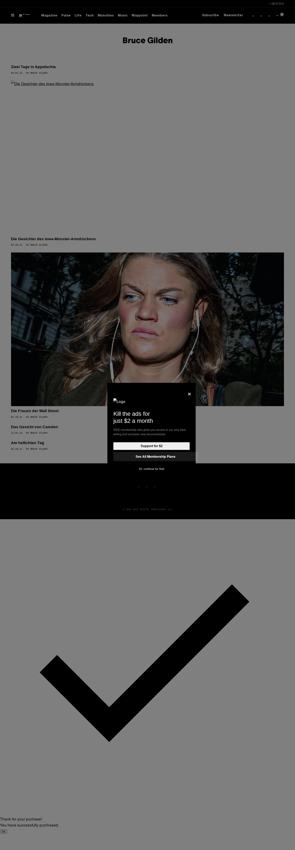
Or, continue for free (151, 468)
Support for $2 (152, 446)
